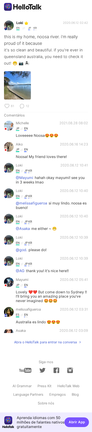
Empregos (57, 394)
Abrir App (77, 422)
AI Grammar (22, 386)
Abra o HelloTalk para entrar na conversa (45, 342)
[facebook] (56, 370)
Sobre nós (46, 403)
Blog (75, 394)
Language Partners (28, 394)
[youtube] (25, 370)
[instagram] (70, 370)
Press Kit (44, 386)
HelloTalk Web (68, 386)
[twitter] (42, 370)
